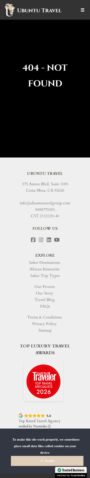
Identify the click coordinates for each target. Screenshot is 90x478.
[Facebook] (33, 240)
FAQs (45, 306)
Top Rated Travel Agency (40, 421)
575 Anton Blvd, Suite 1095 (45, 184)
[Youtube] (57, 240)
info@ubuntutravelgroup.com (45, 203)
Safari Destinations (44, 262)
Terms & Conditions (44, 317)
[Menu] (83, 10)
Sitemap (45, 330)
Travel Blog (45, 300)
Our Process (44, 286)
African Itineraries (44, 269)
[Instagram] (41, 240)
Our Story (44, 293)
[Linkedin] (49, 240)
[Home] (32, 10)
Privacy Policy (44, 324)
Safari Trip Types (45, 275)
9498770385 (45, 209)
